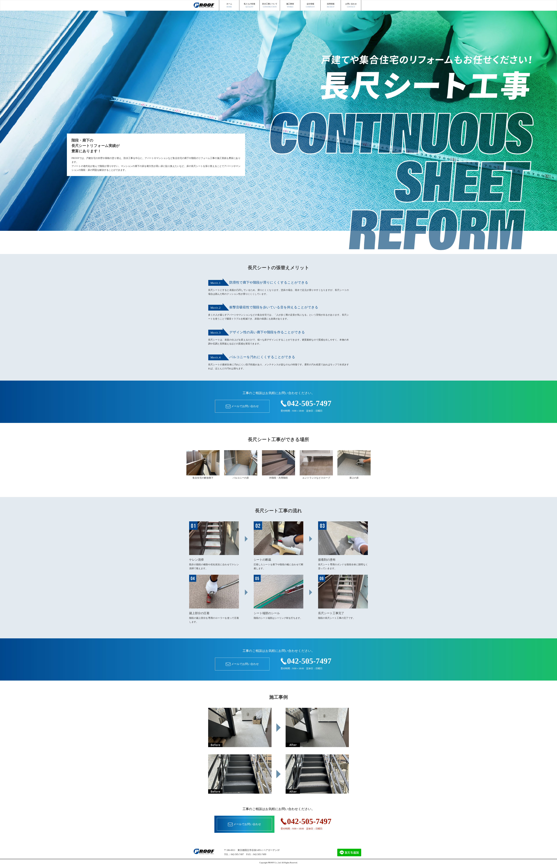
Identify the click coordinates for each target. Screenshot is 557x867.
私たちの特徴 (249, 5)
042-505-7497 (309, 403)
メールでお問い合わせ (245, 406)
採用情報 (330, 5)
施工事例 (290, 5)
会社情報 (310, 5)
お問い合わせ (351, 5)
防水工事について (269, 5)
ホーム (229, 5)
